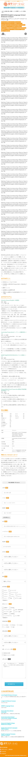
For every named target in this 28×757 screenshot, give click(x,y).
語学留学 (23, 29)
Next (25, 34)
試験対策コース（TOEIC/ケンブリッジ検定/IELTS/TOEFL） (11, 29)
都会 (9, 30)
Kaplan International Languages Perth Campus (9, 728)
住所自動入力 (6, 517)
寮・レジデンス (3, 27)
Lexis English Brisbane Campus (9, 695)
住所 (4, 521)
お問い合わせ (6, 659)
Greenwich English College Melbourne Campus (8, 723)
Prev (3, 34)
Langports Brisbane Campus (8, 701)
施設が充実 (9, 27)
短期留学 (20, 27)
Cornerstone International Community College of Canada (9, 717)
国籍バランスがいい (8, 26)
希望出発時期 (6, 631)
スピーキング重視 (13, 23)
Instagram (3, 753)
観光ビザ (24, 27)
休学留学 (2, 26)
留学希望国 (5, 586)
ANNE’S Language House (7, 706)
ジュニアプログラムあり (5, 23)
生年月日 (5, 551)
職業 (4, 576)
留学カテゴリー (6, 604)
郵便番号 (5, 508)
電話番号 (5, 541)
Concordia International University (7, 711)
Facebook (3, 751)
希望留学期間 (6, 621)
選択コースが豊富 (4, 30)
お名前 (5, 487)
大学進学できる (15, 26)
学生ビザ (20, 26)
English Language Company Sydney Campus (8, 734)
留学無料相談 (4, 747)
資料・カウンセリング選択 (8, 649)
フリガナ (5, 497)
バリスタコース (19, 23)
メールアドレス (6, 531)
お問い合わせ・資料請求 (7, 749)
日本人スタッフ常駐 (15, 27)
